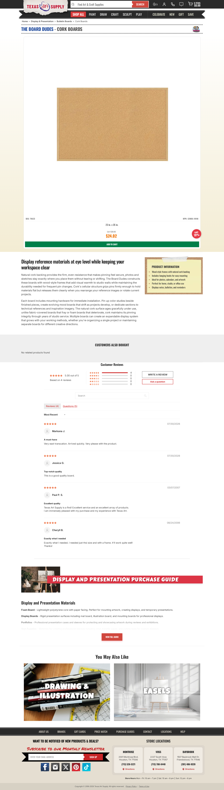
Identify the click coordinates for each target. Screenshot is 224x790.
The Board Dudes (37, 29)
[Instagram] (55, 770)
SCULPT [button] (127, 14)
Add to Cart (112, 244)
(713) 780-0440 (158, 764)
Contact (147, 732)
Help (182, 732)
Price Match (100, 732)
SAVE (191, 14)
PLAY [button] (139, 14)
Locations (166, 732)
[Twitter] (65, 770)
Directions (130, 769)
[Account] (164, 4)
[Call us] (173, 4)
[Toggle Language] (155, 4)
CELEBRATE (159, 14)
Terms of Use (144, 786)
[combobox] (103, 4)
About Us (43, 732)
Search (140, 4)
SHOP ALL (78, 14)
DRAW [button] (103, 14)
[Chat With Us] (181, 4)
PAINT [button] (92, 14)
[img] (50, 423)
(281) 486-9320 (188, 764)
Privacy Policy (131, 786)
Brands (61, 732)
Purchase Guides (125, 732)
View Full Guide (112, 636)
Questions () (70, 406)
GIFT (181, 14)
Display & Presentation (42, 21)
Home (25, 21)
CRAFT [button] (114, 14)
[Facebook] (45, 770)
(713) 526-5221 (128, 764)
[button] (94, 373)
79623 (32, 218)
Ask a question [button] (157, 381)
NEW (171, 14)
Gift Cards (80, 732)
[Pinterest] (76, 770)
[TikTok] (86, 770)
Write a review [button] (157, 374)
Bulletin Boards (64, 21)
